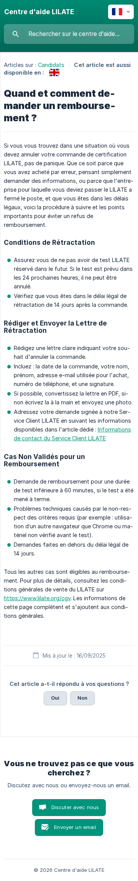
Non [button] (82, 698)
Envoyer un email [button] (75, 827)
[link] (54, 72)
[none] (39, 12)
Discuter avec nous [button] (75, 807)
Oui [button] (55, 698)
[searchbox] (69, 34)
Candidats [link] (51, 65)
